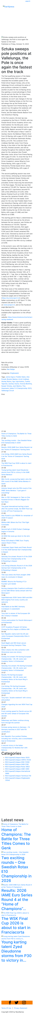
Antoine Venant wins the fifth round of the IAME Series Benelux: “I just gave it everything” (16, 490)
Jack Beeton (17, 386)
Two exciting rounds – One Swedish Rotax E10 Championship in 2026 (16, 869)
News (25, 757)
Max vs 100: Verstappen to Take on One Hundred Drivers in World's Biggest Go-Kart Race (15, 499)
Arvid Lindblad (23, 379)
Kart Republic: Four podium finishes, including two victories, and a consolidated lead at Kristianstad (16, 738)
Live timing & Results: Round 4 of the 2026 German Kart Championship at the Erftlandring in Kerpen (16, 568)
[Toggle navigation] (30, 7)
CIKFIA (26, 760)
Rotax (25, 767)
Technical (26, 776)
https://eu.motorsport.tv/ (11, 298)
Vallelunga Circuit (7, 390)
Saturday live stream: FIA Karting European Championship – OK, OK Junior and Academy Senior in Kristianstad (16, 668)
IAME (25, 769)
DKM (25, 764)
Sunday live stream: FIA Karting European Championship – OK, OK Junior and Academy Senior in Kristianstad (16, 659)
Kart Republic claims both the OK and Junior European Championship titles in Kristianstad (15, 636)
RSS (6, 757)
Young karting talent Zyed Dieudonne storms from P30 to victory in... (16, 951)
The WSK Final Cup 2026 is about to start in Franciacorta (15, 925)
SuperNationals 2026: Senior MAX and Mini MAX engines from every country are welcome (16, 599)
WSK (25, 762)
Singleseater (14, 373)
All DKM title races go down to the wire (15, 536)
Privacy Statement (20, 1008)
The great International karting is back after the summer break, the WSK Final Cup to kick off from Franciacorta (16, 508)
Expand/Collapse (14, 757)
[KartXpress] (8, 6)
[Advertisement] (17, 17)
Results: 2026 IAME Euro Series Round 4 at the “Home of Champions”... (16, 899)
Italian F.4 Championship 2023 (20, 388)
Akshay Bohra (6, 381)
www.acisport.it (9, 305)
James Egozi (10, 377)
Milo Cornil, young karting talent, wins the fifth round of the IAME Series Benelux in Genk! (16, 481)
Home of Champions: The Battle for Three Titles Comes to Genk (16, 838)
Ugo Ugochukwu (18, 381)
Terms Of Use (6, 1008)
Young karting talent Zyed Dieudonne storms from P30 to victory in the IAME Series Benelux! (15, 472)
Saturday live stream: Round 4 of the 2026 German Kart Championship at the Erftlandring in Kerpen (16, 559)
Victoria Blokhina (26, 384)
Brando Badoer (12, 379)
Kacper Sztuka (6, 386)
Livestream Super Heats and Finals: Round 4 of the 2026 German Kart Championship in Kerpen (16, 549)
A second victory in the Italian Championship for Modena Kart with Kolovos (14, 747)
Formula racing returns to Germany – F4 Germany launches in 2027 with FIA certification (15, 729)
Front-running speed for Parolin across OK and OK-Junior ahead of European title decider (16, 713)
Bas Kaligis (11, 369)
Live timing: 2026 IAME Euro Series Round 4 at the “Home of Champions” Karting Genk (16, 456)
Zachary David (13, 384)
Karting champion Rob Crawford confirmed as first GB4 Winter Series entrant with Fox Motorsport (16, 590)
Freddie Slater (21, 377)
